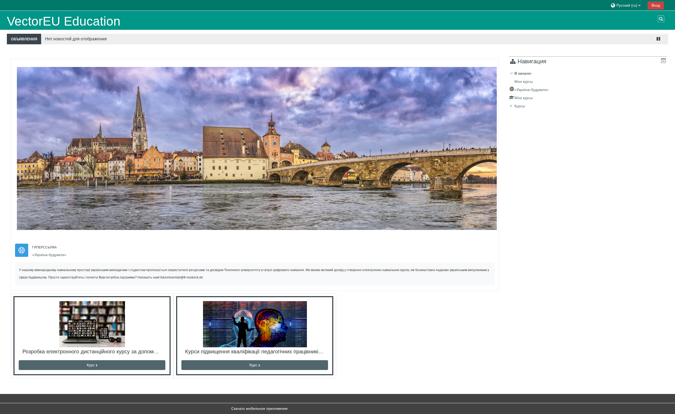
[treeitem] (587, 90)
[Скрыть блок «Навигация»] (663, 60)
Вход (656, 5)
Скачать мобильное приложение (259, 408)
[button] (627, 5)
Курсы (519, 106)
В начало (522, 73)
